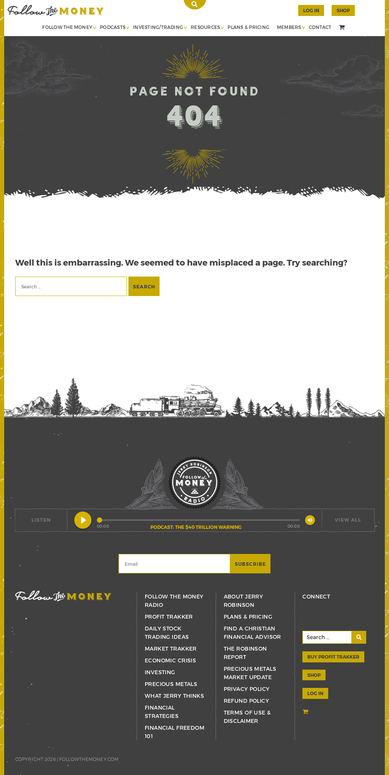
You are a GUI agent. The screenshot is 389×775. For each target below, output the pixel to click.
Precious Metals (171, 684)
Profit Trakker (169, 616)
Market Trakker (171, 648)
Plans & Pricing (248, 27)
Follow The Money (67, 27)
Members (289, 27)
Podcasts (112, 27)
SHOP (343, 10)
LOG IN (315, 693)
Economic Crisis (170, 660)
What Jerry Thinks (174, 695)
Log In (311, 10)
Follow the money (63, 596)
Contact (320, 27)
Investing (160, 672)
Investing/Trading (158, 27)
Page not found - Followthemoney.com (56, 10)
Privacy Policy (247, 689)
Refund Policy (246, 700)
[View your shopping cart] (342, 27)
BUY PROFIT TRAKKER (333, 656)
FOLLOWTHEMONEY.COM (89, 759)
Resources (205, 27)
